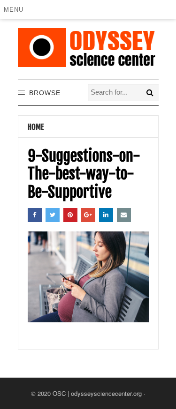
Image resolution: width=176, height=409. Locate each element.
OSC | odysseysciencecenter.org (97, 393)
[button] (15, 9)
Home (36, 127)
